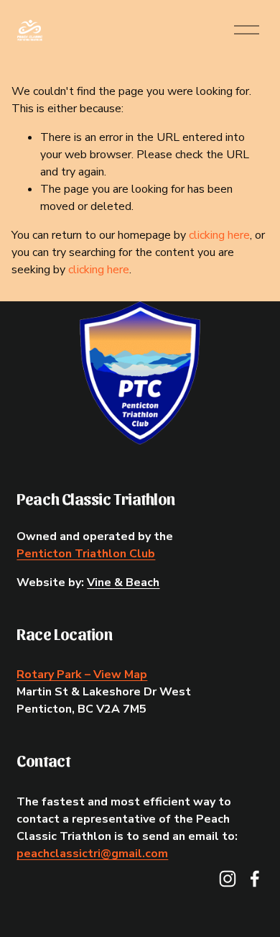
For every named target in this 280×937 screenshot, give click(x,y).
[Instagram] (227, 878)
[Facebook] (254, 878)
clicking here (219, 235)
